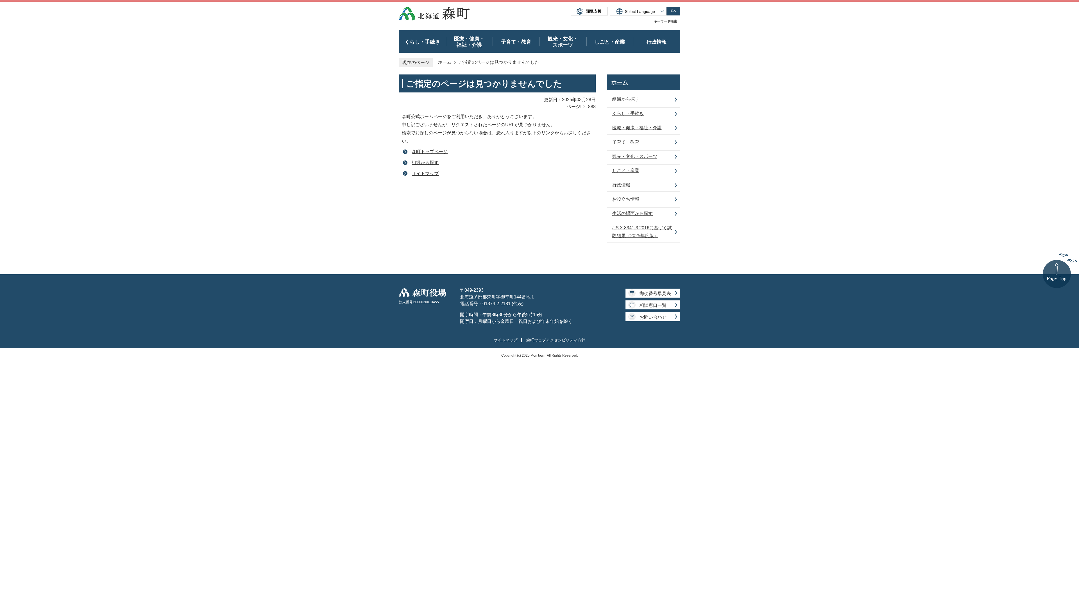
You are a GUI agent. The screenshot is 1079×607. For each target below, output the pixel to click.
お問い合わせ (653, 317)
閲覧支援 (594, 11)
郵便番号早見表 (655, 293)
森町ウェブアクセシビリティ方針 (555, 340)
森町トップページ (430, 151)
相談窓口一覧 (653, 305)
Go (673, 11)
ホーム (445, 62)
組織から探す (425, 162)
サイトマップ (425, 173)
